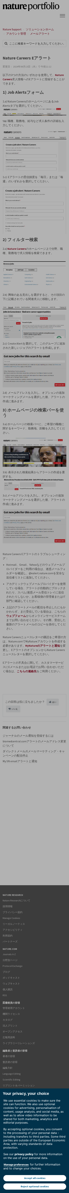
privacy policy (24, 1154)
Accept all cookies (34, 1178)
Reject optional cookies (35, 1186)
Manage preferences (16, 1164)
